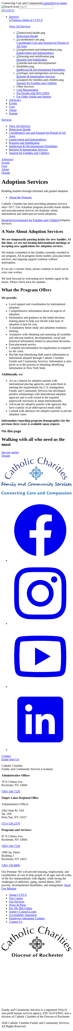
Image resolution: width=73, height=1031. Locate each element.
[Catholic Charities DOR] (36, 955)
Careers (46, 3)
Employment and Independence (35, 52)
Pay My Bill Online (20, 908)
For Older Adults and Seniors (33, 96)
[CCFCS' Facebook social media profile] (40, 560)
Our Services (16, 901)
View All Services (19, 126)
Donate (13, 113)
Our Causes (16, 898)
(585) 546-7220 (10, 791)
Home (5, 220)
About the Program (20, 197)
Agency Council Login (22, 911)
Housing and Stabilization (31, 59)
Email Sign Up (10, 759)
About (12, 110)
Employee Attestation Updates (27, 918)
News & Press (17, 905)
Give (12, 106)
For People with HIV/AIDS (32, 93)
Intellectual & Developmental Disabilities (40, 69)
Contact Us (15, 921)
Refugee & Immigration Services (35, 76)
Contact (62, 3)
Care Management (27, 89)
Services (14, 16)
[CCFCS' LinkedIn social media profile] (40, 749)
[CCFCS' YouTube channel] (40, 686)
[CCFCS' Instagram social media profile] (40, 623)
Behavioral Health (27, 36)
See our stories (10, 452)
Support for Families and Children (36, 83)
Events (13, 103)
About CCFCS (18, 894)
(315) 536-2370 (10, 823)
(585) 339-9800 (10, 865)
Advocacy (15, 100)
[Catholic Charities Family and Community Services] (7, 10)
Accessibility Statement (22, 915)
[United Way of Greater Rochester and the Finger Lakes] (36, 1003)
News (54, 3)
